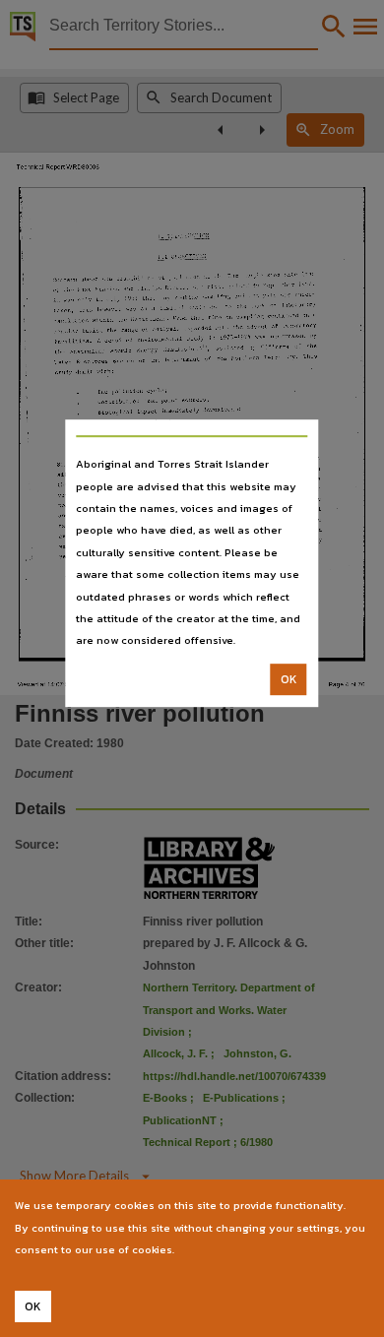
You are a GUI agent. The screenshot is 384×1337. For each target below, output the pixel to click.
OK (289, 679)
